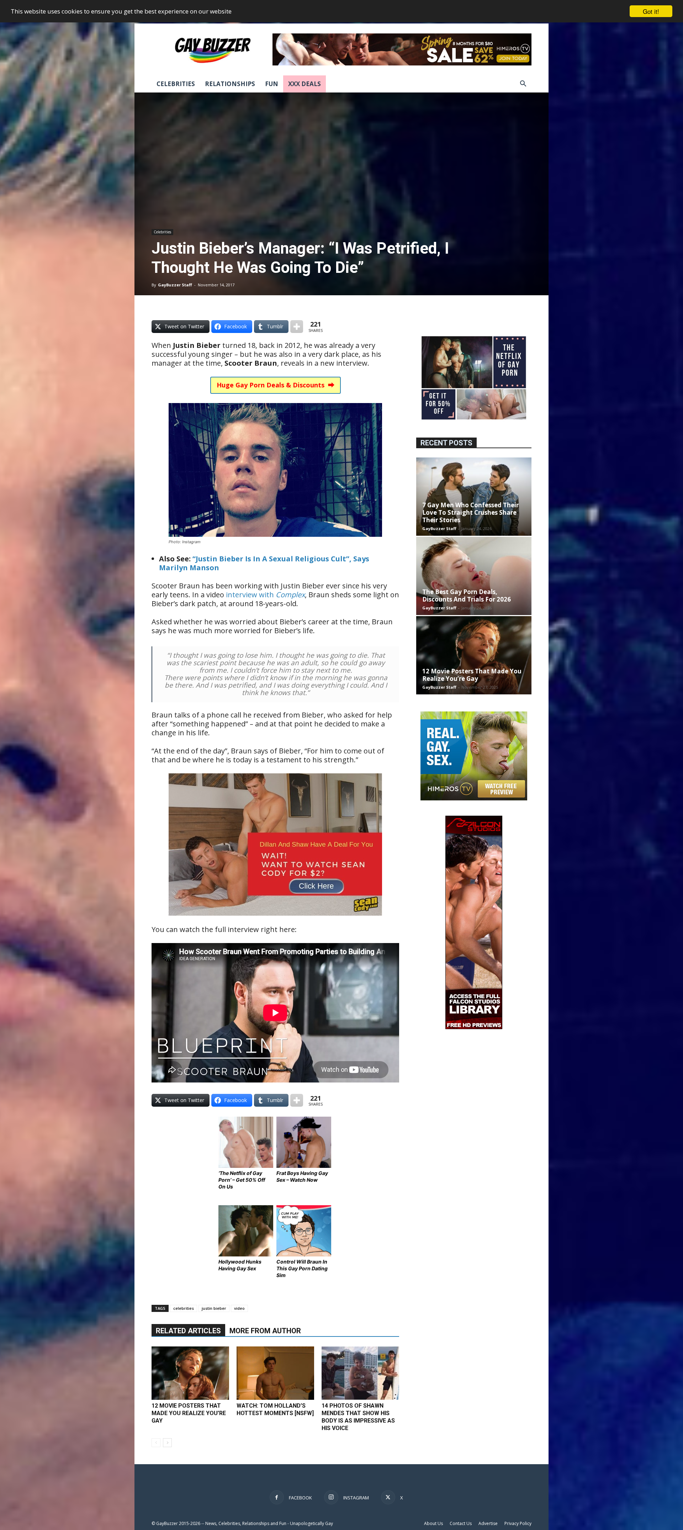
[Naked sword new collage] (473, 420)
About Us (433, 1523)
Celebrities (176, 84)
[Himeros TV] (473, 798)
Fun (271, 84)
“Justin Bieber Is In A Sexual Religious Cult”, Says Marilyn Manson (264, 563)
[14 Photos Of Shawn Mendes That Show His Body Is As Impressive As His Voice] (360, 1373)
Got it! (651, 11)
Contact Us (461, 1523)
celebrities (183, 1308)
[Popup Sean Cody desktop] (275, 920)
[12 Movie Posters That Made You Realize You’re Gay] (190, 1373)
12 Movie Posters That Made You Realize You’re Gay (189, 1413)
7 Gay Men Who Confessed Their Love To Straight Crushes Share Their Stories (470, 512)
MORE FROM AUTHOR (265, 1331)
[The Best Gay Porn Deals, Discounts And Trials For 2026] (473, 576)
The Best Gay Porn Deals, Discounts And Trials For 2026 (466, 595)
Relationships (230, 84)
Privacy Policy (517, 1523)
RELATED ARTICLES (188, 1331)
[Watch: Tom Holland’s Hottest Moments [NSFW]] (275, 1373)
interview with (265, 594)
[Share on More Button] (296, 326)
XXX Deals (304, 84)
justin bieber (214, 1308)
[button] (522, 84)
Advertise (488, 1523)
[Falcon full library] (473, 1027)
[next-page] (167, 1442)
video (239, 1308)
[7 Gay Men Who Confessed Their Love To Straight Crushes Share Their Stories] (473, 496)
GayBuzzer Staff (175, 284)
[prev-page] (156, 1442)
